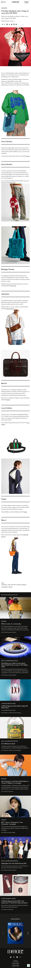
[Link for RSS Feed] (20, 957)
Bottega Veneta (21, 584)
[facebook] (5, 24)
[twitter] (12, 24)
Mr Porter (13, 182)
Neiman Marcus (10, 308)
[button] (28, 933)
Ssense (28, 156)
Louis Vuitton (11, 584)
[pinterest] (7, 24)
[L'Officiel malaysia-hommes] (15, 2)
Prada (25, 512)
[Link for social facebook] (14, 957)
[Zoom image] (15, 113)
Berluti (8, 399)
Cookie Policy (15, 965)
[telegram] (16, 24)
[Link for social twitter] (10, 957)
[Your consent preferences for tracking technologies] (28, 965)
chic (14, 507)
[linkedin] (9, 24)
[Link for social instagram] (17, 957)
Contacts (15, 961)
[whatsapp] (14, 24)
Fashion (4, 8)
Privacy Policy (15, 963)
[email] (2, 24)
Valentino (4, 587)
